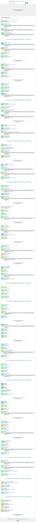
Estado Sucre (6, 93)
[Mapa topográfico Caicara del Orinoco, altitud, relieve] (2, 279)
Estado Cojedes (6, 444)
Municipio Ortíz (6, 185)
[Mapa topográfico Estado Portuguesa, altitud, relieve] (2, 453)
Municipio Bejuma (13, 489)
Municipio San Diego (13, 64)
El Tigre (5, 131)
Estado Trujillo (8, 87)
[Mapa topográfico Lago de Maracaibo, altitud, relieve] (2, 375)
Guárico (5, 347)
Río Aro (5, 286)
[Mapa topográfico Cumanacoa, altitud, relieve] (2, 422)
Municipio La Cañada (12, 33)
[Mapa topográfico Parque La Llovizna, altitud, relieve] (2, 128)
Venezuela (5, 21)
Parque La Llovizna (7, 127)
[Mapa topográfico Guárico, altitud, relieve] (2, 348)
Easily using (18, 39)
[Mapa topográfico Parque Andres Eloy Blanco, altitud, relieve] (2, 471)
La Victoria (5, 393)
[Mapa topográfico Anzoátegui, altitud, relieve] (2, 333)
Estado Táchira (8, 156)
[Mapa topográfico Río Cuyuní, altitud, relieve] (2, 308)
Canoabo (5, 488)
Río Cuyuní (5, 307)
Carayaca (5, 404)
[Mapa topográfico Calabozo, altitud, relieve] (2, 76)
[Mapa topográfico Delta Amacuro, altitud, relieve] (2, 330)
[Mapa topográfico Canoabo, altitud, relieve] (2, 489)
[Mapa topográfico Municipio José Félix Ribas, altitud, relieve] (2, 107)
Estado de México (8, 56)
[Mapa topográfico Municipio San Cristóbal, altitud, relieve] (2, 156)
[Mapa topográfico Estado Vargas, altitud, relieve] (2, 326)
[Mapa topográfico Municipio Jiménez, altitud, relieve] (2, 290)
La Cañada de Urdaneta (7, 32)
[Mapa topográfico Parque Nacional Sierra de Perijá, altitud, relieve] (2, 111)
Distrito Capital (8, 136)
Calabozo (5, 75)
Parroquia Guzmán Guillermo (8, 147)
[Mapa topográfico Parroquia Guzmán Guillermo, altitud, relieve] (2, 148)
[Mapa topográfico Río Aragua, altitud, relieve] (2, 21)
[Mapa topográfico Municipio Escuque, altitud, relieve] (2, 486)
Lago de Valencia (6, 103)
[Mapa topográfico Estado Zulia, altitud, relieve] (2, 73)
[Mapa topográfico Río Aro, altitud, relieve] (2, 287)
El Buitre (5, 209)
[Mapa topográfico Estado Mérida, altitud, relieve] (2, 49)
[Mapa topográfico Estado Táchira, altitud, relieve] (2, 449)
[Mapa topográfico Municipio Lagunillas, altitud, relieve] (2, 267)
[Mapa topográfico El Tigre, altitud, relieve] (2, 133)
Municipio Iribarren (7, 52)
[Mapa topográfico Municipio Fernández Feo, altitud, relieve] (2, 390)
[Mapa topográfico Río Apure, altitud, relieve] (2, 356)
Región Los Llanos (6, 248)
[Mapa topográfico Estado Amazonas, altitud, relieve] (2, 409)
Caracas (16, 128)
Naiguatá (5, 401)
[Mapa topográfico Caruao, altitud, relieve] (2, 387)
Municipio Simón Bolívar (12, 125)
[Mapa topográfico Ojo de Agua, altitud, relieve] (2, 56)
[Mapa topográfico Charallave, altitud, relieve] (2, 145)
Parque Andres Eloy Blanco (8, 470)
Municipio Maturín (13, 474)
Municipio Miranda (12, 148)
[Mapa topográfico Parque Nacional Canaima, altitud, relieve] (2, 254)
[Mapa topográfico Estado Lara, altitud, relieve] (2, 238)
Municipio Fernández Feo (8, 389)
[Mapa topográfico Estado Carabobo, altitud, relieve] (2, 84)
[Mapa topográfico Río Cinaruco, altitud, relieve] (2, 371)
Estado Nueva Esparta (7, 42)
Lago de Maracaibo (7, 373)
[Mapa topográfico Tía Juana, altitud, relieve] (2, 125)
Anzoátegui (5, 332)
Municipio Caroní (6, 150)
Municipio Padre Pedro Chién (8, 206)
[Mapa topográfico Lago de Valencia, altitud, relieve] (2, 104)
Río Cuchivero (6, 225)
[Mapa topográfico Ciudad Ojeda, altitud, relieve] (2, 165)
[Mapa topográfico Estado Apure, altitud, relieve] (2, 275)
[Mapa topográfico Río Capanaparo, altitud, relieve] (2, 368)
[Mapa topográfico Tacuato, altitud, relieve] (2, 492)
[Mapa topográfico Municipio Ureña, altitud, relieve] (2, 91)
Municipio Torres (6, 296)
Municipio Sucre (12, 128)
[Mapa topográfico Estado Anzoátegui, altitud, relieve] (2, 467)
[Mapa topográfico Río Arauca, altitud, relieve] (2, 364)
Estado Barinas (6, 216)
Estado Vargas (6, 324)
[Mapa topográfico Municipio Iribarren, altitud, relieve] (2, 53)
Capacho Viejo (6, 503)
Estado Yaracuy (6, 304)
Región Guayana (6, 256)
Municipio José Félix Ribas (8, 106)
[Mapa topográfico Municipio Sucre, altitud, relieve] (2, 190)
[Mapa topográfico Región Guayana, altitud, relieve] (2, 258)
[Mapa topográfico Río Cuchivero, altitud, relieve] (2, 226)
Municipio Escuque (7, 485)
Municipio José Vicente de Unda (9, 350)
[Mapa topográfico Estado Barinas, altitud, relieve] (2, 217)
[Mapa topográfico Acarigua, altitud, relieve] (2, 174)
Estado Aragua (8, 21)
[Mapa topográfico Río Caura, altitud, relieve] (2, 313)
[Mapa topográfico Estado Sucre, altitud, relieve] (2, 95)
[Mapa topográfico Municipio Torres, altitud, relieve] (2, 297)
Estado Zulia (8, 33)
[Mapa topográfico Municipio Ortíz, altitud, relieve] (2, 186)
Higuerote (5, 233)
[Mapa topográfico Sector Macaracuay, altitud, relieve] (2, 178)
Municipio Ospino (6, 23)
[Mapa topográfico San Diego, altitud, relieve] (2, 65)
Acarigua (5, 172)
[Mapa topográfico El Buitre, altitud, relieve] (2, 210)
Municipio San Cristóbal (7, 155)
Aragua (7, 107)
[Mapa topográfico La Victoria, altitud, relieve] (2, 394)
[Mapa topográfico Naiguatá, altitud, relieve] (2, 402)
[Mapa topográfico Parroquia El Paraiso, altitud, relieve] (2, 137)
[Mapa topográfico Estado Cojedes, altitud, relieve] (2, 445)
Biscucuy (5, 167)
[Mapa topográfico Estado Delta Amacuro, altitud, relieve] (2, 442)
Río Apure (5, 355)
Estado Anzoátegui (7, 465)
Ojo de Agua (6, 55)
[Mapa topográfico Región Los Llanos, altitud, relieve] (2, 250)
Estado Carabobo (9, 64)
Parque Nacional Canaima (8, 253)
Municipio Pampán (7, 86)
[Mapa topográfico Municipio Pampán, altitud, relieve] (2, 87)
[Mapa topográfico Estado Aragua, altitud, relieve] (2, 462)
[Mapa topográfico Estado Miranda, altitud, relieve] (2, 116)
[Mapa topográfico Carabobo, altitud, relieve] (2, 336)
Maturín (16, 474)
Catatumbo (5, 315)
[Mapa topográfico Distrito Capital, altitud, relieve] (2, 425)
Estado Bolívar (8, 151)
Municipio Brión (12, 234)
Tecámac (11, 56)
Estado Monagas (6, 245)
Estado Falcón (6, 67)
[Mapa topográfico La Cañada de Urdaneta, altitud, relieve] (2, 34)
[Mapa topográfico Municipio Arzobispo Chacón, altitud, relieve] (2, 510)
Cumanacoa (6, 421)
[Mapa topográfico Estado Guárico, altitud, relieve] (2, 293)
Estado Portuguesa (9, 24)
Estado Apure (6, 273)
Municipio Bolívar (12, 21)
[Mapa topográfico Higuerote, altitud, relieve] (2, 234)
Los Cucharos (16, 21)
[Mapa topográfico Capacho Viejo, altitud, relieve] (2, 504)
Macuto (5, 383)
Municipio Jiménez (7, 289)
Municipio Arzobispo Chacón (8, 509)
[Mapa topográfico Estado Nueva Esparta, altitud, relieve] (2, 44)
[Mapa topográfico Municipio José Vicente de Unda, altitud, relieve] (2, 352)
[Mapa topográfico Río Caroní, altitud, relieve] (2, 271)
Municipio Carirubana (12, 492)
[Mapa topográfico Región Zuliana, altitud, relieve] (2, 345)
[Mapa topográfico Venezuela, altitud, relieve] (2, 30)
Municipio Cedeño (12, 278)
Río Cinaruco (6, 370)
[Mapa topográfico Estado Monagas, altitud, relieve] (2, 246)
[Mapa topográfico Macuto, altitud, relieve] (2, 384)
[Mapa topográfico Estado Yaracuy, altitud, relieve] (2, 305)
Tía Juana (5, 124)
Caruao (5, 386)
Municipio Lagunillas (7, 266)
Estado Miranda (6, 114)
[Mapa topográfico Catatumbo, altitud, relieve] (2, 316)
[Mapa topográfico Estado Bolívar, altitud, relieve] (2, 413)
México (5, 56)
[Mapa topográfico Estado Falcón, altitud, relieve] (2, 69)
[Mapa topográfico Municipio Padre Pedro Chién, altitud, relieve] (2, 207)
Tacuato (5, 491)
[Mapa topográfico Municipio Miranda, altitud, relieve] (2, 194)
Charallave (5, 144)
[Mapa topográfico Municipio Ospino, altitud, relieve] (2, 25)
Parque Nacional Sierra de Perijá (9, 109)
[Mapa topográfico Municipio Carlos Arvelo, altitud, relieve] (2, 501)
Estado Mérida (6, 47)
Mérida (7, 210)
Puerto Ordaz (16, 482)
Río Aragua (5, 20)
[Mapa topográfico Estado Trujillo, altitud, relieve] (2, 231)
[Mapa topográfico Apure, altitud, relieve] (2, 214)
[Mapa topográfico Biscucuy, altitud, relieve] (2, 169)
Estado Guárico (6, 292)
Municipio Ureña (6, 90)
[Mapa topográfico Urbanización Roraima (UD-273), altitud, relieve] (2, 483)
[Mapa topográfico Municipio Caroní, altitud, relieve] (2, 152)
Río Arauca (5, 363)
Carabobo (5, 335)
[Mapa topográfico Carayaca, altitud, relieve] (2, 405)
